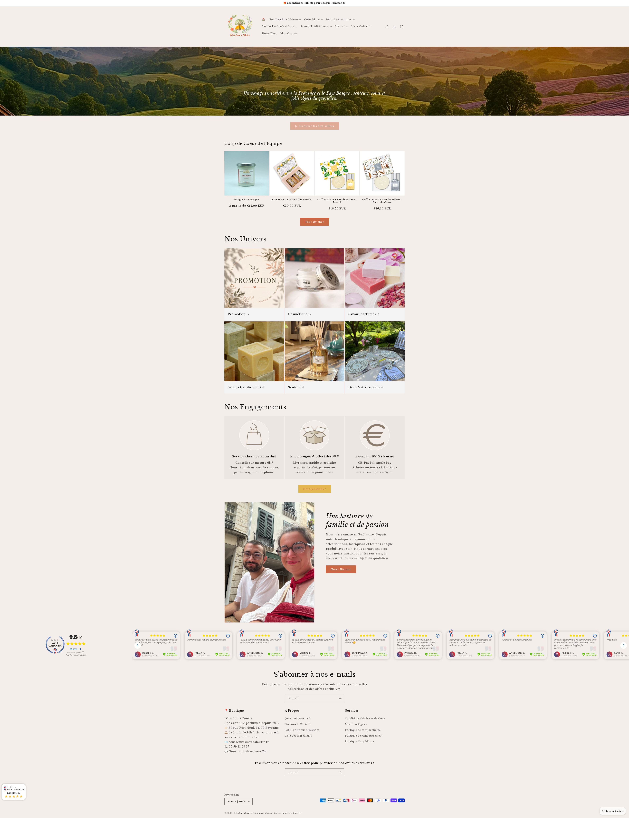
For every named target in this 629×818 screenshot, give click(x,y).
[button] (284, 19)
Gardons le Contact (297, 724)
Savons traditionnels (244, 387)
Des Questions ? (314, 489)
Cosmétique (297, 314)
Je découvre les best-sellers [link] (314, 126)
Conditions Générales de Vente (365, 718)
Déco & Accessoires (364, 387)
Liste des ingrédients (298, 735)
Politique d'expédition (359, 741)
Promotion (237, 314)
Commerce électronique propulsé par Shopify (277, 813)
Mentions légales (356, 724)
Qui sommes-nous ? (297, 718)
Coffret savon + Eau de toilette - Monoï (337, 201)
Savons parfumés (362, 314)
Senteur (294, 387)
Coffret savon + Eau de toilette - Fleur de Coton (382, 201)
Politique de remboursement (363, 735)
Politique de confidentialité (363, 730)
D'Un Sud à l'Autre (242, 813)
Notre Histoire (341, 569)
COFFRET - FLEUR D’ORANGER (292, 199)
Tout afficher (314, 221)
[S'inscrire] (340, 698)
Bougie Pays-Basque (246, 199)
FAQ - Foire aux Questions (302, 730)
